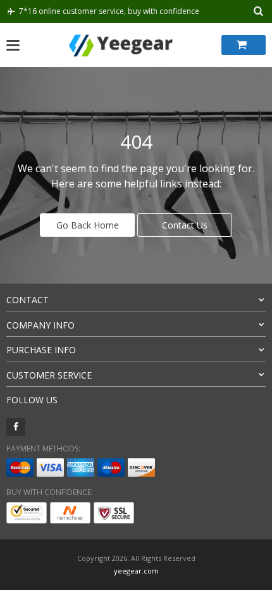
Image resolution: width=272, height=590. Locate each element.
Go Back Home (87, 225)
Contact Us (184, 225)
